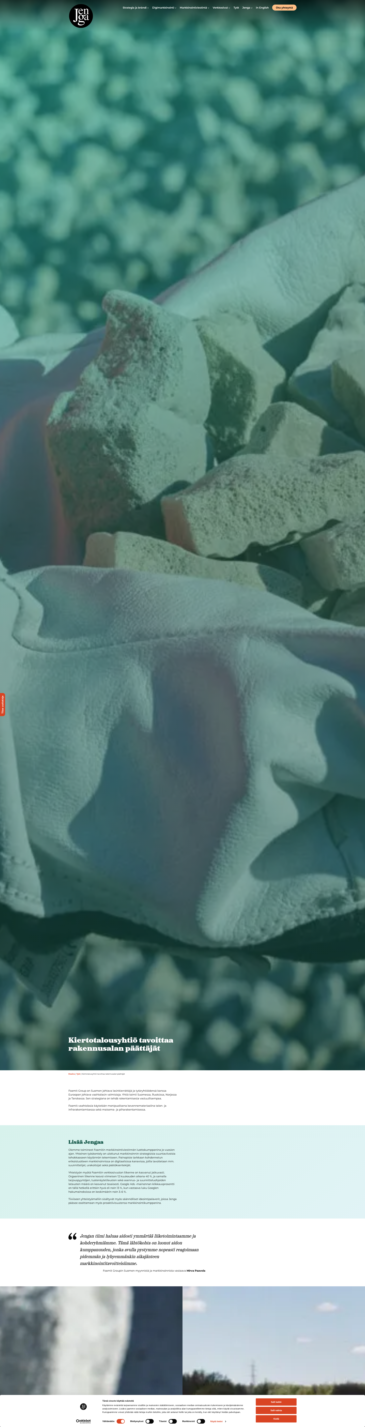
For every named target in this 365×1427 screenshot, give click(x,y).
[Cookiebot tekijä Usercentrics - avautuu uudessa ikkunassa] (83, 1421)
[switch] (150, 1421)
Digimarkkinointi (163, 7)
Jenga (246, 7)
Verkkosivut (220, 7)
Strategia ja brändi (135, 7)
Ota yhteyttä (284, 7)
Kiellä (276, 1419)
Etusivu (71, 1074)
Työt (236, 7)
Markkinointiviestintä (193, 7)
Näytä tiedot (216, 1421)
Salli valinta (276, 1410)
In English (262, 7)
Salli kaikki (276, 1402)
